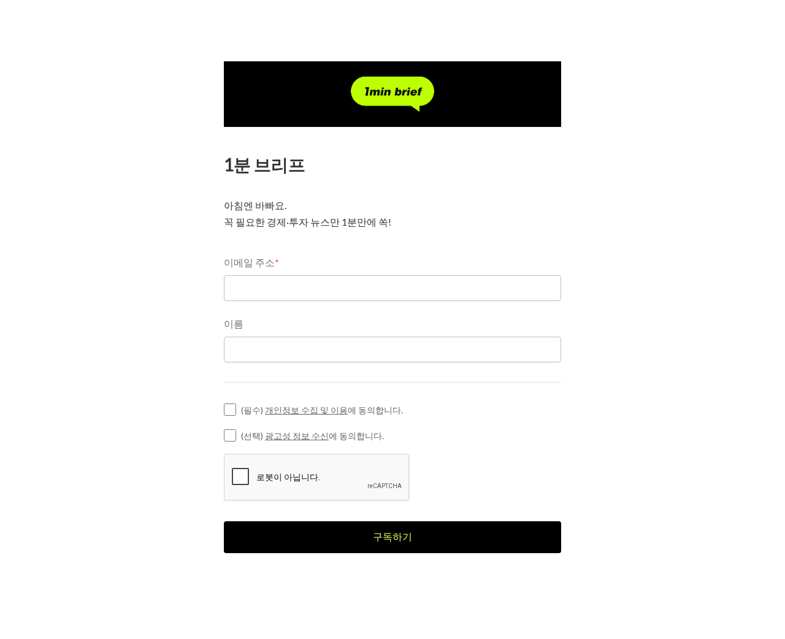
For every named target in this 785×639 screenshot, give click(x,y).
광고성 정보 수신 (297, 435)
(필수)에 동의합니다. (322, 410)
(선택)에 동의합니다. (312, 435)
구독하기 (392, 536)
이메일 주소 (251, 262)
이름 (233, 323)
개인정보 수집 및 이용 (306, 410)
